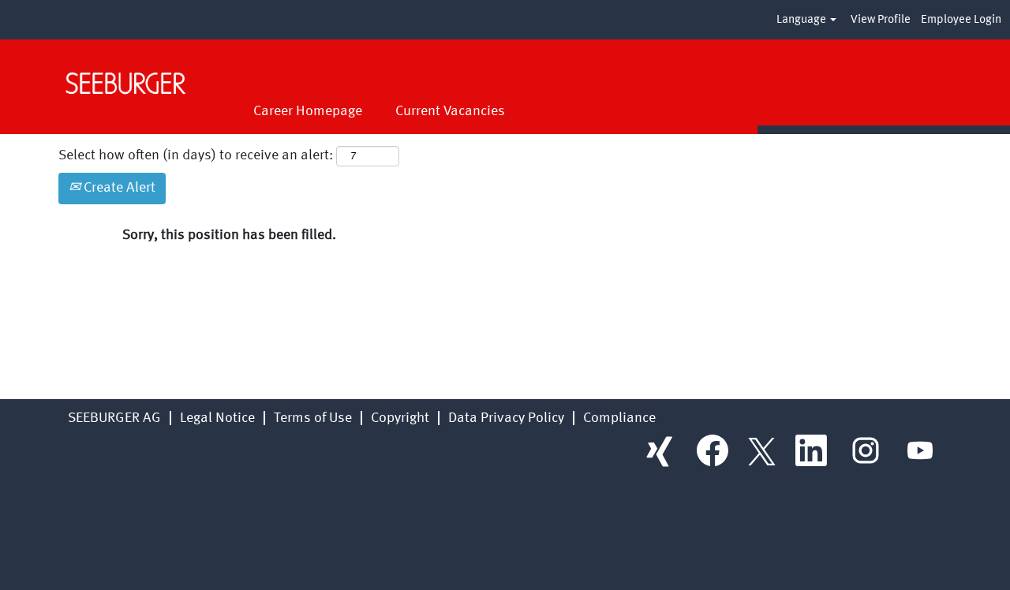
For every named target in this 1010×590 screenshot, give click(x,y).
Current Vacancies (450, 111)
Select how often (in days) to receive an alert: (195, 155)
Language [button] (802, 20)
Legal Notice (217, 418)
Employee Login (961, 20)
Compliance (619, 418)
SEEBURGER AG (114, 418)
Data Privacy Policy (506, 418)
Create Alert (117, 188)
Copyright (400, 418)
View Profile (881, 20)
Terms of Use (313, 418)
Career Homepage (307, 111)
